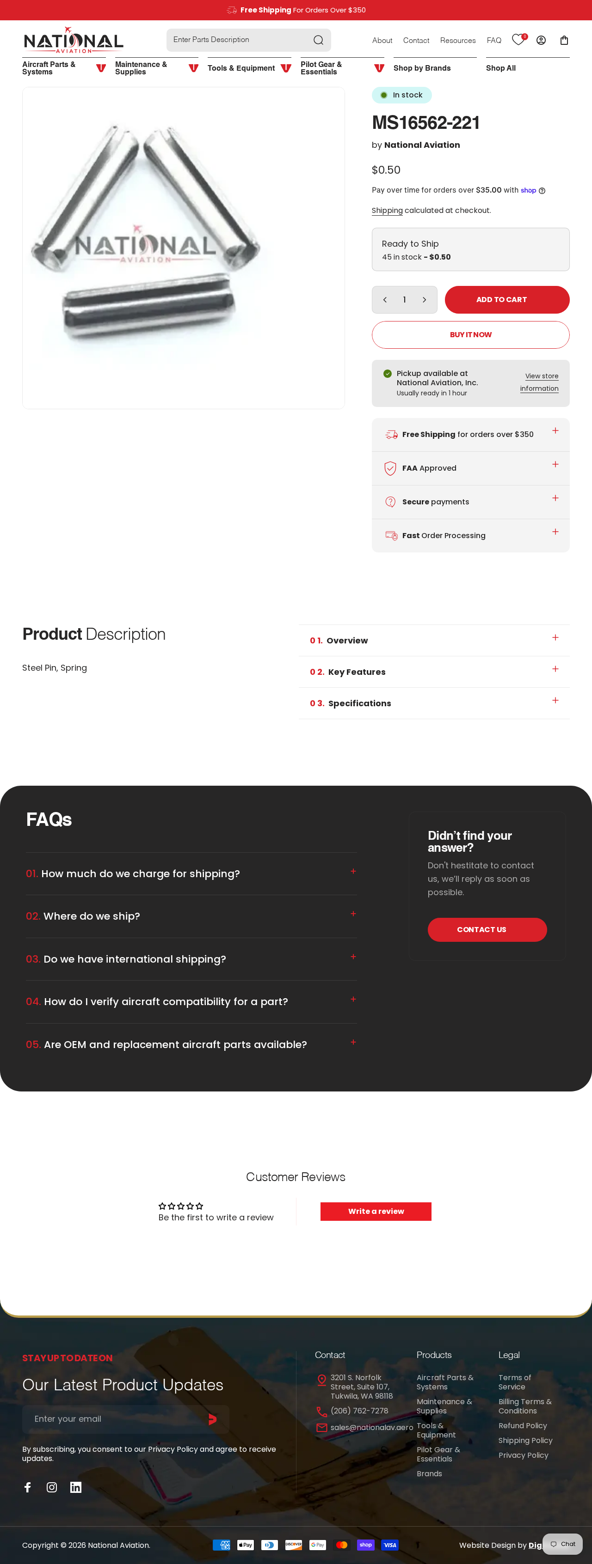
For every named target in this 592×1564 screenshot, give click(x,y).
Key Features (348, 672)
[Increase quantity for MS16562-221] (426, 299)
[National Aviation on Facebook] (27, 1487)
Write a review (376, 1211)
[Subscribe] (213, 1419)
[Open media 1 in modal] (184, 248)
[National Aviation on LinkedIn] (75, 1487)
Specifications (350, 703)
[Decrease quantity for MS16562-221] (383, 299)
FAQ (494, 41)
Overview (339, 640)
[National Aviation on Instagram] (51, 1487)
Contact (416, 41)
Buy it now (471, 334)
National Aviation (422, 145)
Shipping (387, 210)
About (382, 41)
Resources (458, 41)
